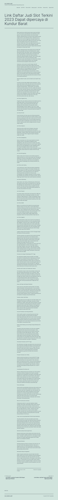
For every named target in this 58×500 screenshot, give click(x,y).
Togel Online (51, 7)
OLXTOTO (23, 7)
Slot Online (40, 7)
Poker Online (28, 7)
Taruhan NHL (45, 7)
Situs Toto (6, 490)
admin (19, 470)
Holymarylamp (8, 3)
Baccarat (18, 7)
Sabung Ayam (34, 7)
